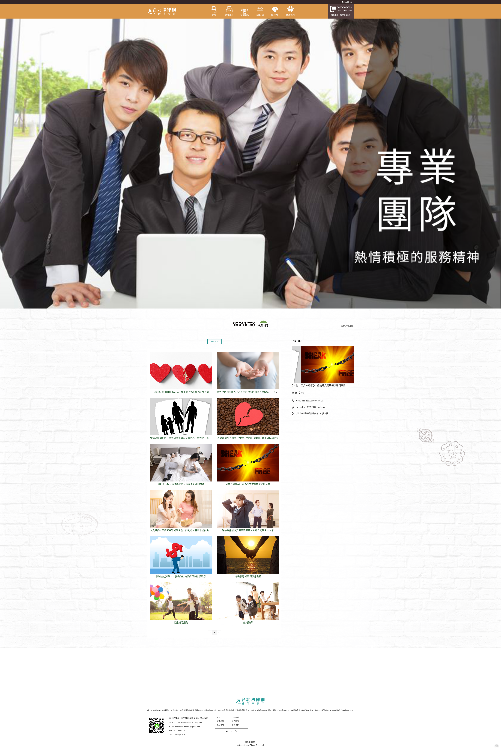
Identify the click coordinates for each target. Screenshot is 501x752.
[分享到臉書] (231, 731)
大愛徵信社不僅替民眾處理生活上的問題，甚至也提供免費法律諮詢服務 (181, 513)
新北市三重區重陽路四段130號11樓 (312, 413)
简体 (352, 2)
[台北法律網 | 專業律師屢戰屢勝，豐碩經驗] (161, 11)
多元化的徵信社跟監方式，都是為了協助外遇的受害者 (181, 374)
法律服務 (229, 15)
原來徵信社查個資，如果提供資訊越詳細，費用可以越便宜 (248, 420)
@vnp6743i (180, 734)
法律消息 (244, 15)
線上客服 (275, 15)
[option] (323, 365)
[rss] (236, 731)
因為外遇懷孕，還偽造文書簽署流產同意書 (248, 466)
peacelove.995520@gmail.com (311, 407)
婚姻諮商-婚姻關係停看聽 (248, 559)
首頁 (214, 15)
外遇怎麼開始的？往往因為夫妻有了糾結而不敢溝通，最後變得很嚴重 (181, 420)
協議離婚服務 (181, 605)
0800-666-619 (344, 7)
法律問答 (260, 15)
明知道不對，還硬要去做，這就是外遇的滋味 (181, 466)
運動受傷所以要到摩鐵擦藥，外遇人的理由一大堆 (248, 513)
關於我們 (290, 15)
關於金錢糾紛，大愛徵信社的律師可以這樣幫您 (181, 559)
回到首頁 (345, 2)
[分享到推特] (227, 731)
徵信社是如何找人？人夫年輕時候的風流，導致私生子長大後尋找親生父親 (248, 374)
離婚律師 (248, 605)
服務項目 (214, 341)
